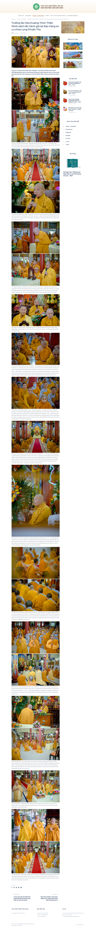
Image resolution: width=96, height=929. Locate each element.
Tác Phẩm (68, 138)
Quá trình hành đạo (72, 15)
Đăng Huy (17, 33)
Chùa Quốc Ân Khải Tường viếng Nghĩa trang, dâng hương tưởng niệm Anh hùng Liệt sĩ (49, 898)
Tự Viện (47, 15)
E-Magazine (68, 132)
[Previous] (72, 179)
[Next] (74, 179)
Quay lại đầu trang (79, 924)
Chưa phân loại (69, 129)
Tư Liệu (67, 141)
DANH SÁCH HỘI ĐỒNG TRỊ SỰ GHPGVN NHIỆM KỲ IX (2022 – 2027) (74, 83)
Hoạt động (28, 15)
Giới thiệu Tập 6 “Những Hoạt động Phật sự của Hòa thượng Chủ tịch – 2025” (72, 174)
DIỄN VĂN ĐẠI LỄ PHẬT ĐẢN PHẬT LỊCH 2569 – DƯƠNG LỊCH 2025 (74, 109)
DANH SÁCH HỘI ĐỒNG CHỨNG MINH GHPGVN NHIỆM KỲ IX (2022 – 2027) (74, 101)
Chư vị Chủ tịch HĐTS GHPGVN (58, 15)
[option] (72, 167)
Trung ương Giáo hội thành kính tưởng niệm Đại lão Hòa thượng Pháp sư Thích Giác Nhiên (22, 898)
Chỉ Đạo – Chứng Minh (38, 15)
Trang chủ (21, 15)
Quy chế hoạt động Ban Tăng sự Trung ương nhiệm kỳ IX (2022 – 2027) (75, 92)
